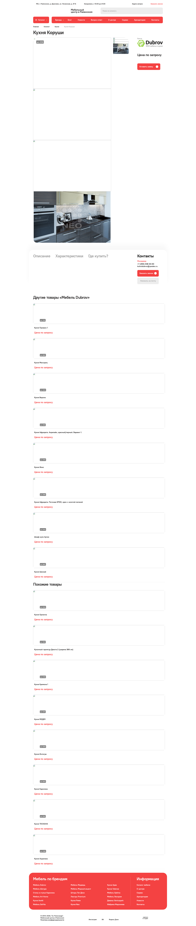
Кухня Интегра (40, 754)
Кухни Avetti (38, 900)
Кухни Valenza (113, 889)
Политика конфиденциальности (52, 920)
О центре (112, 20)
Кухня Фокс (39, 467)
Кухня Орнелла (40, 614)
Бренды (58, 20)
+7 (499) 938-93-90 (145, 264)
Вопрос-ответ (96, 20)
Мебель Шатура (39, 889)
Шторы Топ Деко (78, 893)
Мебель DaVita (39, 904)
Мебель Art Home (40, 896)
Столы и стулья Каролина (44, 893)
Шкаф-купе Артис (41, 537)
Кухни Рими (76, 900)
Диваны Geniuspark (115, 900)
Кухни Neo (75, 904)
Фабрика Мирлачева (115, 904)
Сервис (125, 20)
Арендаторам (139, 20)
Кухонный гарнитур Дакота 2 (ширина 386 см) (53, 649)
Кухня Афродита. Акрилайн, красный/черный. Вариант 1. (58, 432)
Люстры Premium (78, 896)
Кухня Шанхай (40, 572)
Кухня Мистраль (41, 362)
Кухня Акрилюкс (41, 858)
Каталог (47, 26)
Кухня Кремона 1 (41, 684)
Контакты (155, 20)
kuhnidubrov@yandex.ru (147, 266)
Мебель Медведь (78, 885)
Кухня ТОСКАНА (41, 824)
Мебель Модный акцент (81, 889)
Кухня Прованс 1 (41, 328)
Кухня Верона (40, 397)
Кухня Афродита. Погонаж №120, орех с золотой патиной (58, 502)
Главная (36, 26)
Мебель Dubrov (39, 885)
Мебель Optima (113, 893)
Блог (70, 20)
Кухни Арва (112, 885)
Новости (81, 20)
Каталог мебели (143, 885)
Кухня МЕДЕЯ (39, 719)
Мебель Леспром (114, 896)
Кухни (57, 26)
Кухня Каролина (41, 789)
